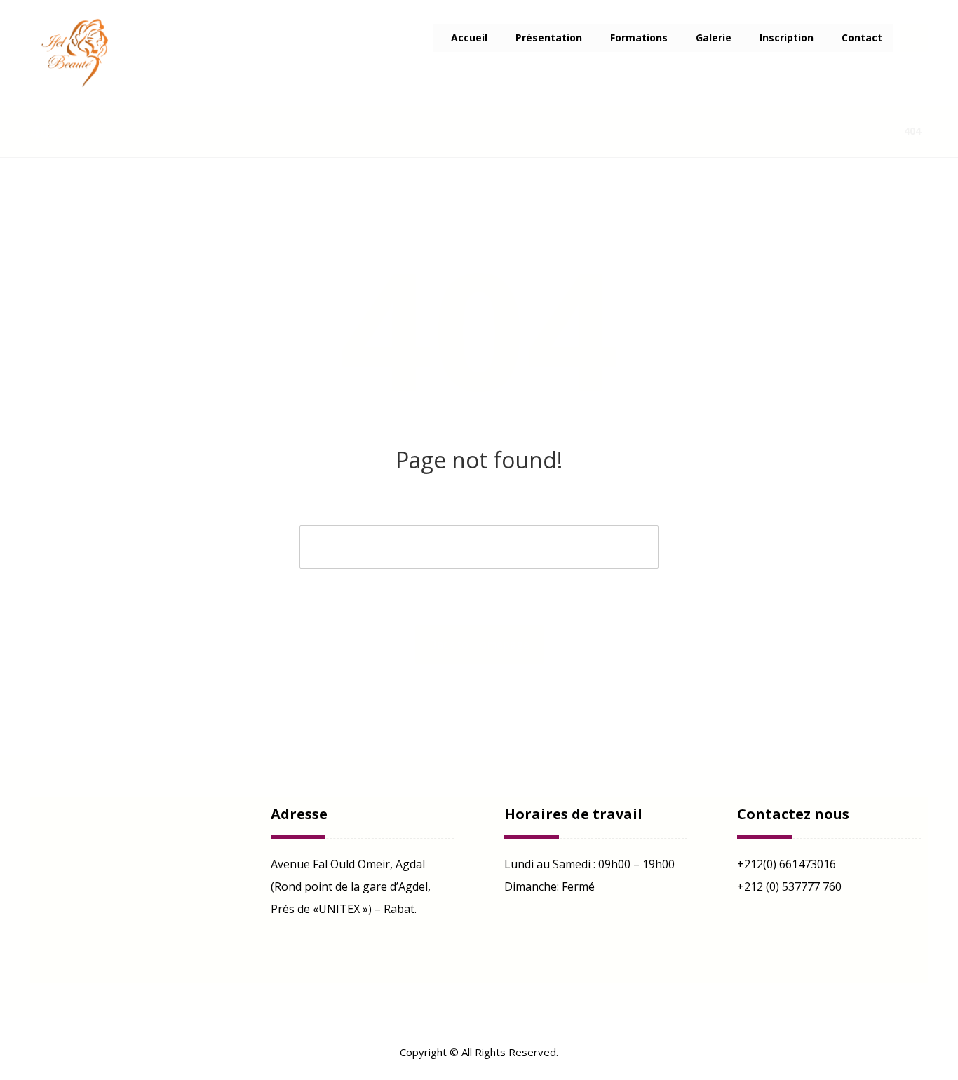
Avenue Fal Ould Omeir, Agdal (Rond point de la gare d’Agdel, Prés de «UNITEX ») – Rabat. (351, 886)
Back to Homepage (479, 644)
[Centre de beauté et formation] (79, 53)
